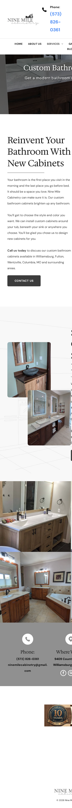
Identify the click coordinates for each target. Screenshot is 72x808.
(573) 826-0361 (55, 22)
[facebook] (63, 673)
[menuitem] (18, 43)
